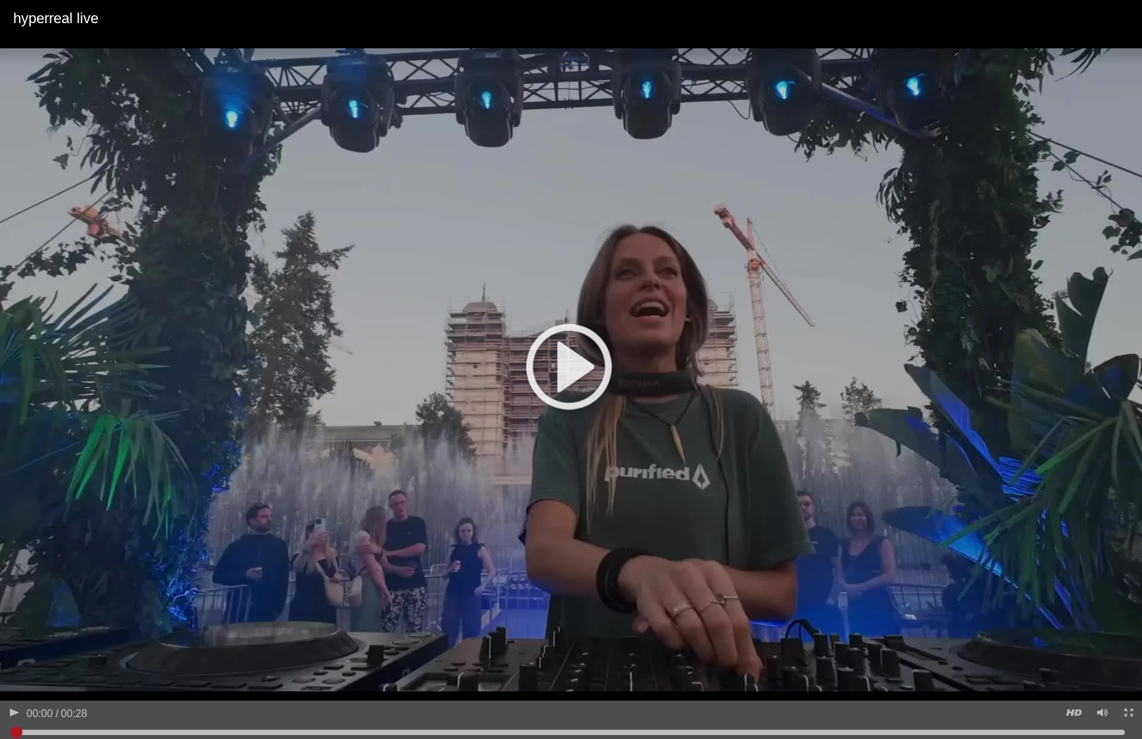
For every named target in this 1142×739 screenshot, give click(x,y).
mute (1101, 714)
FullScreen (1128, 714)
